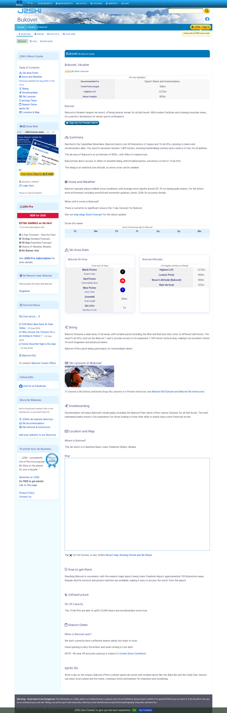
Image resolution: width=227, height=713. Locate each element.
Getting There (29, 100)
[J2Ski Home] (29, 13)
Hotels (54, 34)
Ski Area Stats (30, 72)
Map (23, 41)
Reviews (48, 41)
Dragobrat (24, 291)
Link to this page (28, 485)
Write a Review (81, 71)
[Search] (207, 10)
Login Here (27, 185)
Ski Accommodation (33, 423)
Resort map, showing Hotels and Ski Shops (129, 555)
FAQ (34, 41)
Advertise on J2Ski (29, 477)
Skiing (24, 88)
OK (134, 710)
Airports (113, 3)
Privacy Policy (26, 492)
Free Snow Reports (37, 174)
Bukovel (26, 34)
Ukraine (32, 27)
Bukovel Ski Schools (163, 391)
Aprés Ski (24, 108)
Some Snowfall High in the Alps (38, 344)
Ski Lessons (29, 96)
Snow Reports (65, 3)
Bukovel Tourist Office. (44, 363)
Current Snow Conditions (132, 653)
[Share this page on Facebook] (207, 20)
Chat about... (30, 316)
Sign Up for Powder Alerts (83, 123)
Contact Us (25, 496)
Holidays (97, 3)
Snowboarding (29, 92)
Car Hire (70, 34)
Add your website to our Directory (37, 434)
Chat (126, 3)
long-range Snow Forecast (88, 214)
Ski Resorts (46, 3)
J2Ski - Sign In (202, 27)
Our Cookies (145, 710)
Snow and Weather (37, 80)
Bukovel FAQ (29, 355)
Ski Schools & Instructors (36, 427)
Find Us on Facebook (34, 386)
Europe (20, 27)
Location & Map (31, 112)
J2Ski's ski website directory (37, 419)
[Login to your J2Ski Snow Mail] (38, 147)
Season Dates (29, 104)
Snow (40, 34)
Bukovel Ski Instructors (191, 391)
